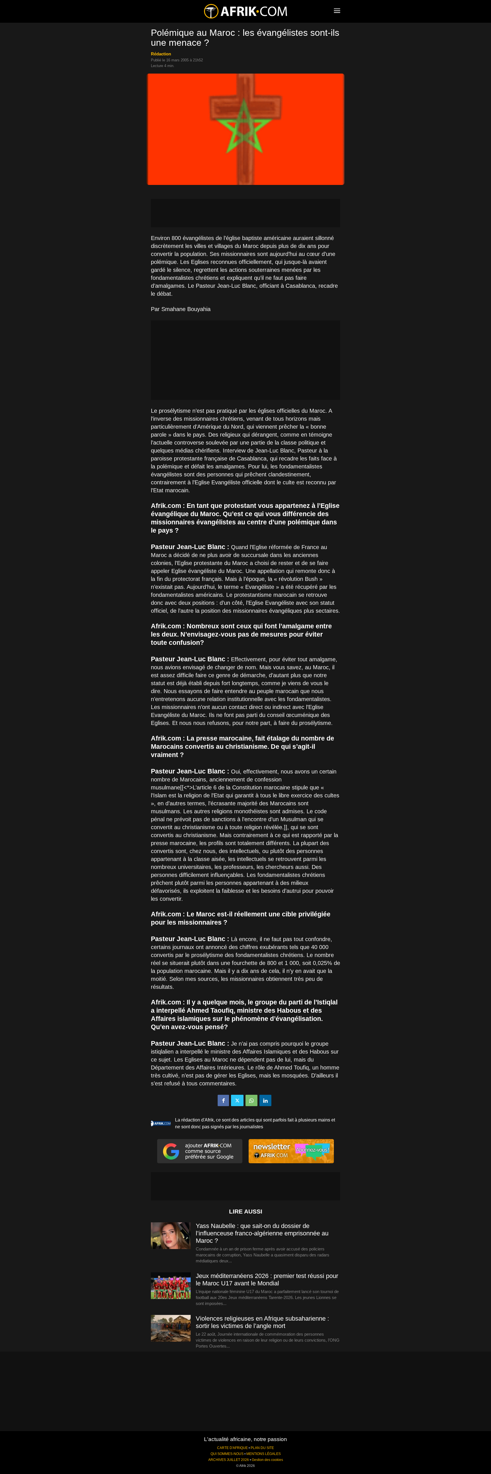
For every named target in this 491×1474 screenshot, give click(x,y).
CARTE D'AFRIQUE (232, 1448)
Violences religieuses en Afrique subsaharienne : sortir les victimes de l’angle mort (262, 1322)
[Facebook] (223, 1100)
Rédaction (161, 53)
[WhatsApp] (251, 1100)
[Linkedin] (265, 1100)
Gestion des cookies (267, 1460)
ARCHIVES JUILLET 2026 (228, 1460)
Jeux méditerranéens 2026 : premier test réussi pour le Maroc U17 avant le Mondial (267, 1279)
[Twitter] (237, 1100)
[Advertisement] (245, 213)
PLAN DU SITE (262, 1448)
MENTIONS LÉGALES (263, 1454)
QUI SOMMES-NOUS (227, 1454)
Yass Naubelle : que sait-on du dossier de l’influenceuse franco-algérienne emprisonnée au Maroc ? (262, 1233)
